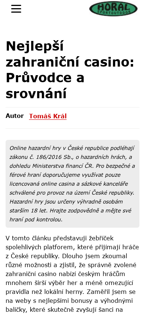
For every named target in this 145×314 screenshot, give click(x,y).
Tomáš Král (48, 115)
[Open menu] (16, 8)
